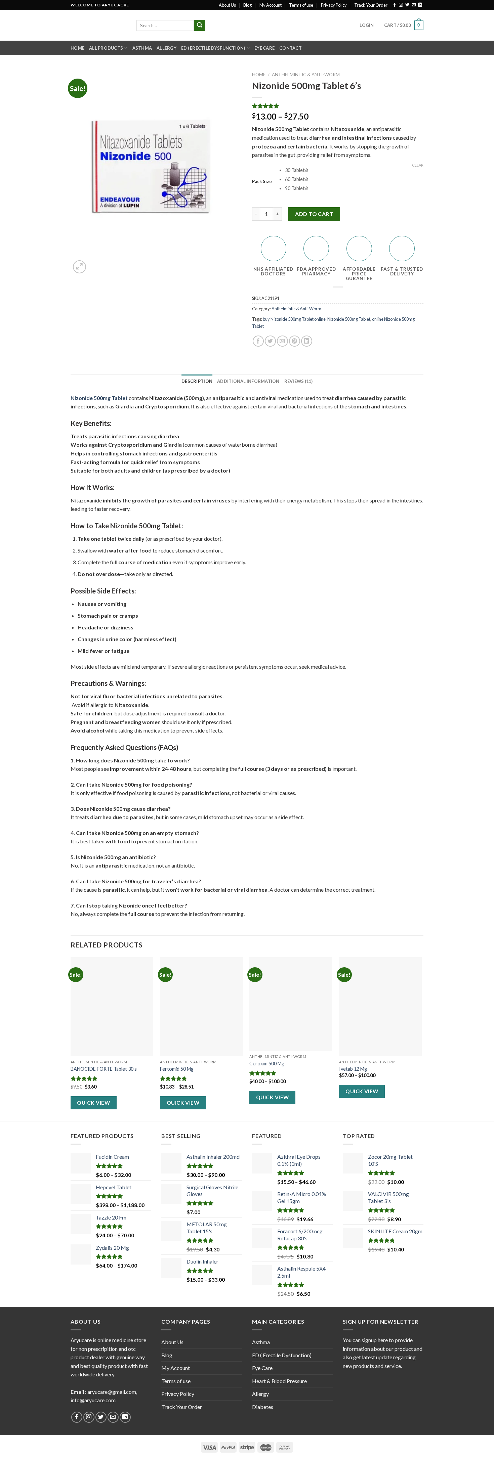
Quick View (93, 1103)
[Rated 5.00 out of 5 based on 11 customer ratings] (337, 105)
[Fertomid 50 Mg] (201, 1007)
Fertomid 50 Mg (177, 1069)
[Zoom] (79, 266)
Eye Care (264, 48)
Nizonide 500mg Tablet (348, 319)
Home (77, 48)
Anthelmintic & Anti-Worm (306, 74)
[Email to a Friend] (282, 341)
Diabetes (262, 1407)
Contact (290, 48)
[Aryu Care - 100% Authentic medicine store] (98, 25)
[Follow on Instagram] (401, 5)
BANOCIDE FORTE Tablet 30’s (104, 1069)
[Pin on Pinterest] (294, 341)
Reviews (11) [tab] (298, 381)
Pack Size (262, 181)
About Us (227, 5)
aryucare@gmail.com (111, 1391)
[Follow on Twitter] (407, 5)
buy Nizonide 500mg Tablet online (294, 319)
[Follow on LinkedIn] (420, 5)
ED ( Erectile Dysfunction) (213, 48)
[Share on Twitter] (270, 341)
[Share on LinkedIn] (306, 341)
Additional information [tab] (248, 381)
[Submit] (199, 25)
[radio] (354, 170)
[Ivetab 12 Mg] (380, 1007)
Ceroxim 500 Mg (266, 1063)
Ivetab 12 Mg (353, 1069)
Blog (247, 5)
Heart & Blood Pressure (279, 1381)
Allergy (166, 48)
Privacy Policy (334, 5)
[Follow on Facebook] (395, 5)
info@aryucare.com (93, 1400)
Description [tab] (196, 381)
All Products (106, 48)
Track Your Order (370, 5)
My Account (270, 5)
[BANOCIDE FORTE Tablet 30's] (112, 1007)
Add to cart (314, 214)
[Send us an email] (414, 5)
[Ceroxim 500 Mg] (290, 1004)
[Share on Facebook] (258, 341)
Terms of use (301, 5)
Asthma (142, 48)
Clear (417, 165)
